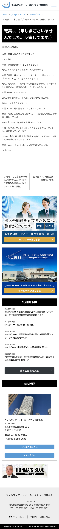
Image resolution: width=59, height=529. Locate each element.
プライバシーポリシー (17, 517)
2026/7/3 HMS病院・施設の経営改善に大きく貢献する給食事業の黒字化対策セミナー (29, 358)
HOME (5, 14)
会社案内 (33, 517)
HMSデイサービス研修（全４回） (21, 324)
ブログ (14, 14)
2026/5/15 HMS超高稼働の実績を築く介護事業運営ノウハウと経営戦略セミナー (29, 336)
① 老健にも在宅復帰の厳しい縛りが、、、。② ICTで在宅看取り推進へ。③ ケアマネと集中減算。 (15, 181)
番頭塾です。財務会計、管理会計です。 (44, 178)
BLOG (23, 14)
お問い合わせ (45, 517)
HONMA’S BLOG (36, 14)
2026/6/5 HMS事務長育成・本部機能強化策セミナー (28, 347)
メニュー (54, 5)
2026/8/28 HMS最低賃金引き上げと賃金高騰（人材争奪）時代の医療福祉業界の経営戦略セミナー (29, 313)
